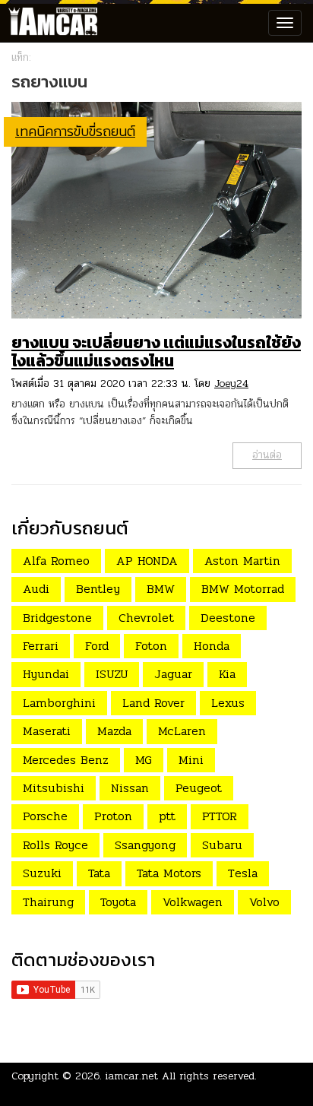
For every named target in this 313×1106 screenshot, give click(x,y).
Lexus (228, 702)
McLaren (182, 730)
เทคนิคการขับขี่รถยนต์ (75, 131)
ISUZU (112, 673)
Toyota (118, 901)
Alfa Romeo (56, 560)
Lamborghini (59, 702)
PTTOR (219, 816)
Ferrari (40, 645)
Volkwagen (193, 901)
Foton (151, 645)
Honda (211, 645)
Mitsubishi (53, 787)
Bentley (98, 588)
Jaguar (173, 673)
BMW (161, 588)
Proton (113, 816)
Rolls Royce (55, 844)
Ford (97, 645)
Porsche (45, 816)
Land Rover (153, 702)
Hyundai (46, 673)
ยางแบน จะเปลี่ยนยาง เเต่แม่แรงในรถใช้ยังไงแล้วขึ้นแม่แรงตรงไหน (156, 351)
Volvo (264, 901)
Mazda (114, 730)
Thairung (48, 901)
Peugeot (198, 787)
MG (143, 759)
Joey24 (231, 383)
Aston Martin (242, 560)
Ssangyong (145, 844)
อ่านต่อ (267, 455)
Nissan (130, 787)
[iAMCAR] (49, 23)
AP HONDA (147, 560)
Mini (191, 759)
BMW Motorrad (242, 588)
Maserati (47, 730)
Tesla (243, 873)
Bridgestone (57, 617)
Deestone (228, 617)
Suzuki (42, 873)
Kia (227, 673)
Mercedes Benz (66, 759)
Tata (99, 873)
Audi (36, 588)
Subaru (222, 844)
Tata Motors (169, 873)
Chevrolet (146, 617)
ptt (167, 816)
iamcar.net (132, 1076)
